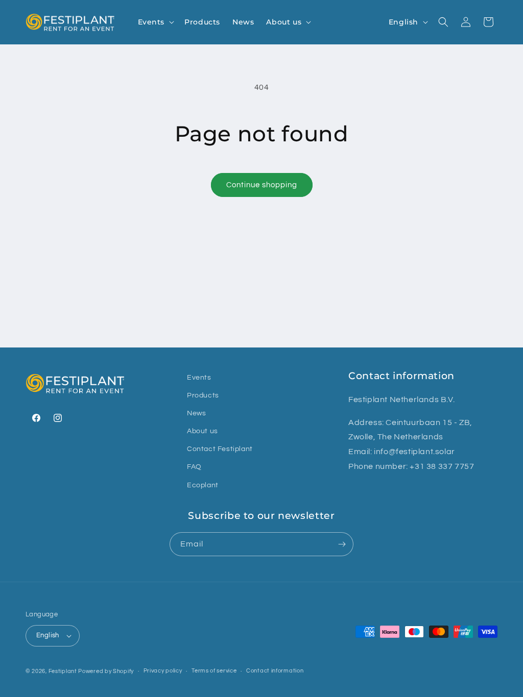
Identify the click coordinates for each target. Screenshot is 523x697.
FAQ (194, 466)
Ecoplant (203, 485)
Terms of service (214, 671)
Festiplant (64, 671)
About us (202, 431)
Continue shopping (261, 185)
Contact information (274, 671)
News (196, 413)
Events (199, 377)
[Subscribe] (341, 544)
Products (203, 395)
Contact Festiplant (220, 449)
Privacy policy (163, 671)
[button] (155, 22)
